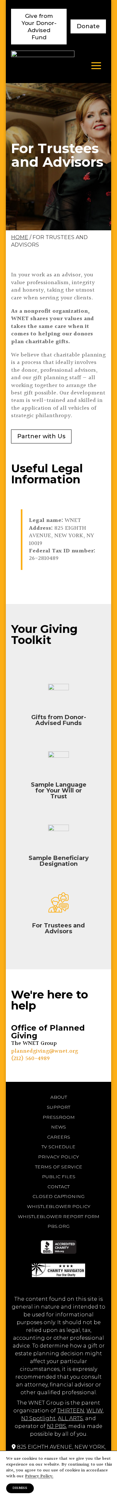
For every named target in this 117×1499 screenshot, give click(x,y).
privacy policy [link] (58, 1157)
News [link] (58, 1127)
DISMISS (20, 1488)
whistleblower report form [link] (58, 1216)
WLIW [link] (94, 1411)
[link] (42, 65)
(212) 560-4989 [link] (30, 1058)
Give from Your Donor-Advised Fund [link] (39, 27)
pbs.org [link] (58, 1226)
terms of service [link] (58, 1167)
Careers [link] (58, 1137)
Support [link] (58, 1107)
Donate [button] (88, 26)
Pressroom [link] (59, 1117)
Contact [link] (58, 1187)
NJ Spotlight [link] (38, 1418)
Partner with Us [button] (41, 436)
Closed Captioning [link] (58, 1196)
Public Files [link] (58, 1176)
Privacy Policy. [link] (39, 1476)
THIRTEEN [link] (70, 1411)
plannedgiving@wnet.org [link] (44, 1051)
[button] (96, 66)
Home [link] (19, 237)
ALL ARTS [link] (70, 1418)
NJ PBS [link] (56, 1426)
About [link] (58, 1097)
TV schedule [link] (58, 1147)
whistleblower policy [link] (58, 1206)
